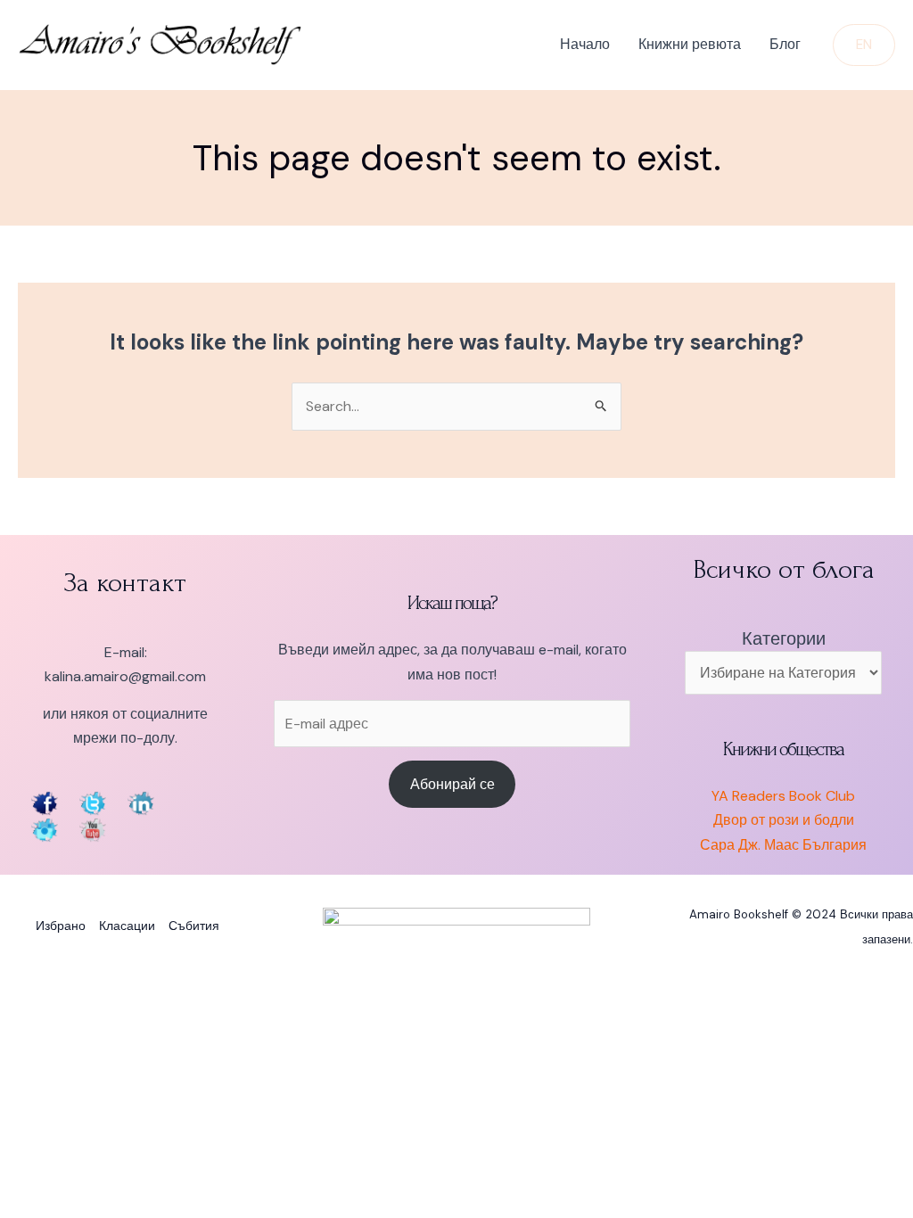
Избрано (61, 926)
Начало (585, 44)
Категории (784, 638)
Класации (127, 926)
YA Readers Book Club (783, 795)
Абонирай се (452, 784)
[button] (864, 45)
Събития (194, 926)
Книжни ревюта (689, 44)
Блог (785, 44)
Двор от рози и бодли (783, 820)
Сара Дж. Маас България (783, 844)
